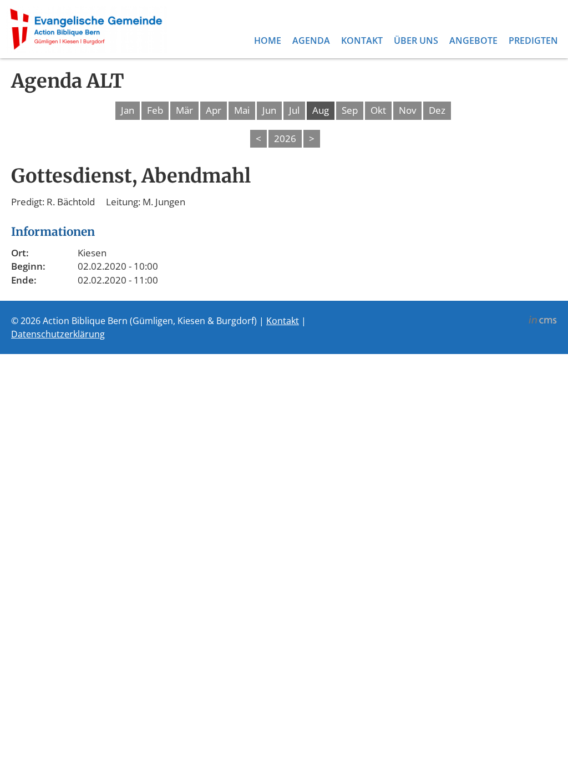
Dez (437, 110)
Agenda (311, 40)
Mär (184, 110)
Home (267, 40)
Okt (378, 110)
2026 (285, 138)
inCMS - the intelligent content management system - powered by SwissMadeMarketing (543, 321)
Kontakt (362, 40)
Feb (155, 110)
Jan (127, 110)
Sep (350, 110)
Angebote (473, 40)
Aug (320, 110)
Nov (407, 110)
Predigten (533, 40)
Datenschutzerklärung (58, 334)
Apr (213, 110)
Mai (242, 110)
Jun (269, 110)
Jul (294, 110)
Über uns (416, 40)
